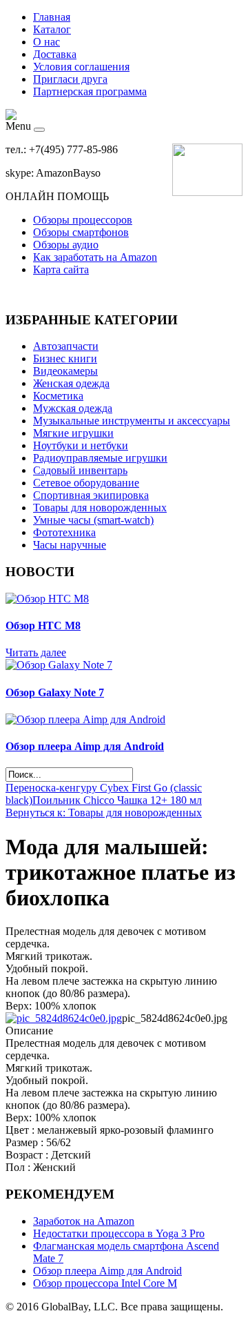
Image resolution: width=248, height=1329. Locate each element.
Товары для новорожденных (100, 507)
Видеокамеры (65, 371)
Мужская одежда (72, 408)
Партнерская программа (90, 91)
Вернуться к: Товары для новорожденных (104, 812)
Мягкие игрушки (73, 433)
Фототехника (64, 532)
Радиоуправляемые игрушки (100, 458)
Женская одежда (71, 383)
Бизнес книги (65, 358)
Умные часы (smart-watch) (93, 520)
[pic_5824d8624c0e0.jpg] (64, 1018)
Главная (51, 17)
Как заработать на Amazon (95, 257)
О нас (46, 42)
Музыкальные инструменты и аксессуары (131, 420)
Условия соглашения (81, 66)
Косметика (58, 396)
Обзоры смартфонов (81, 232)
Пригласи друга (70, 79)
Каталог (52, 29)
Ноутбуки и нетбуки (80, 445)
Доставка (54, 54)
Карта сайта (61, 269)
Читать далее (36, 652)
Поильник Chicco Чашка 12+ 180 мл (117, 800)
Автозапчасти (66, 346)
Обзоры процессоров (82, 220)
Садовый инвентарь (80, 470)
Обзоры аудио (66, 244)
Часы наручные (69, 545)
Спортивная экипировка (91, 495)
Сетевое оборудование (86, 483)
